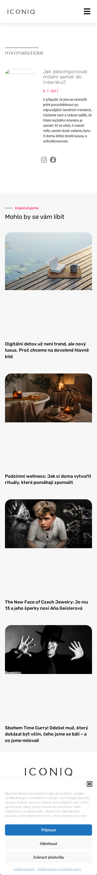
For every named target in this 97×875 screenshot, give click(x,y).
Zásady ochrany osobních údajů (59, 869)
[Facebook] (53, 159)
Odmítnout (48, 843)
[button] (89, 783)
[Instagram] (44, 159)
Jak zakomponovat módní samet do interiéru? (65, 77)
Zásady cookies (24, 869)
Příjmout (48, 830)
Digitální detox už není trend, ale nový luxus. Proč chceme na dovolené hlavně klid (47, 350)
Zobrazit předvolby (48, 857)
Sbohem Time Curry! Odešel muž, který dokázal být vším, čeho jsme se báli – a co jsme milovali (46, 734)
